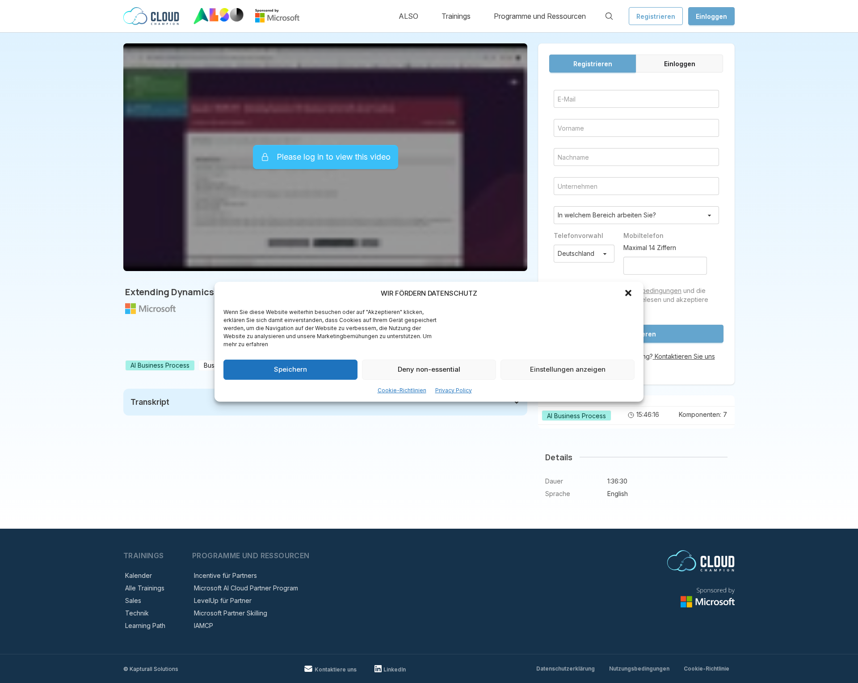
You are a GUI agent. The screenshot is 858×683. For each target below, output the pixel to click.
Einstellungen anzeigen (568, 369)
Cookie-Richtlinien (402, 390)
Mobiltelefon (643, 235)
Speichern (290, 369)
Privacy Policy (453, 390)
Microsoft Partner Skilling (230, 613)
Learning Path (145, 625)
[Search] (609, 16)
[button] (629, 293)
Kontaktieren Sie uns (684, 356)
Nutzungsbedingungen (647, 290)
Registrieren (655, 16)
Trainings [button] (456, 16)
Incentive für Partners (225, 575)
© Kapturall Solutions (150, 669)
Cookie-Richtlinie (706, 668)
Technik (137, 613)
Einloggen (711, 16)
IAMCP (203, 625)
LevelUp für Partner (223, 600)
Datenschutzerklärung (565, 668)
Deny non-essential (429, 369)
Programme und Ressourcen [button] (540, 16)
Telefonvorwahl (578, 235)
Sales (133, 600)
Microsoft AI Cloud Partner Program (246, 588)
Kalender (138, 575)
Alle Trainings (144, 588)
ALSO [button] (408, 16)
